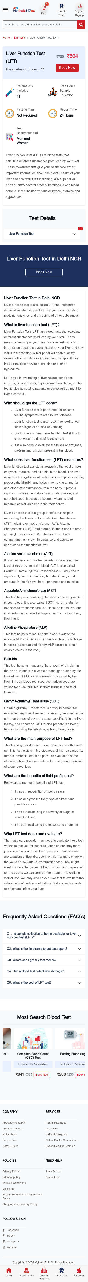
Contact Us (52, 1177)
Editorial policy (11, 1177)
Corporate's (9, 1140)
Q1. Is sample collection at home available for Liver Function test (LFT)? (42, 935)
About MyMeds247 (14, 1123)
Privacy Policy (11, 1171)
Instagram (13, 1241)
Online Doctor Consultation (62, 1140)
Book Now (44, 272)
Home (6, 38)
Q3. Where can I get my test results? (31, 960)
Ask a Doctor (53, 1171)
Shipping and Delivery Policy (20, 1204)
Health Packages (56, 1123)
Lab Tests (20, 38)
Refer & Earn (10, 1146)
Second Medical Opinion (60, 1146)
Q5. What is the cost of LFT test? (29, 982)
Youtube (12, 1247)
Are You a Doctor (13, 1129)
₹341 (14, 1074)
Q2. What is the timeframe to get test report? (37, 948)
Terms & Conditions (14, 1183)
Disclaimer (9, 1189)
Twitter (11, 1236)
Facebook (13, 1230)
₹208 (56, 1074)
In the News (10, 1134)
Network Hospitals (56, 1134)
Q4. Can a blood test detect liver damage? (35, 971)
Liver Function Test (44, 232)
